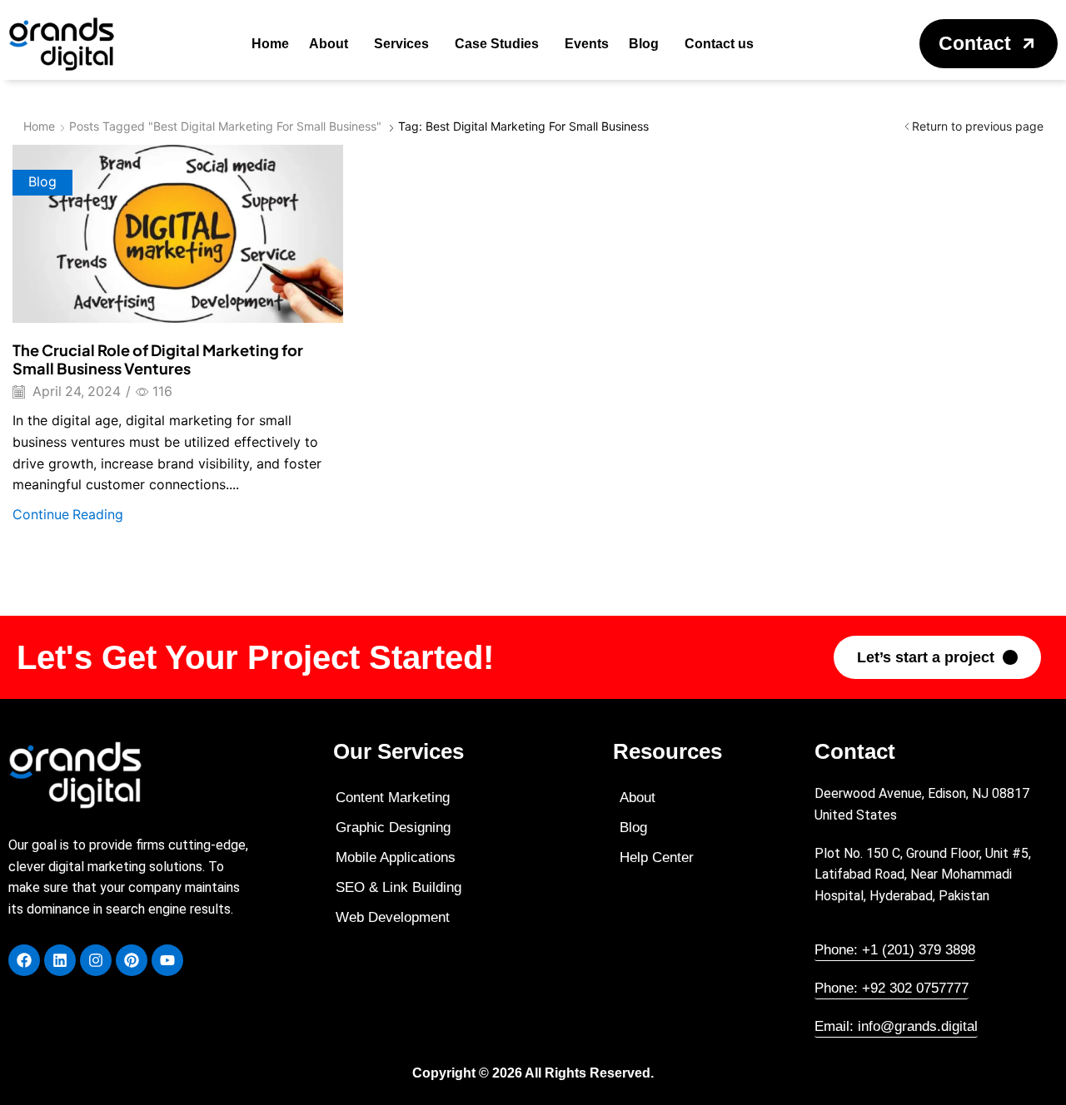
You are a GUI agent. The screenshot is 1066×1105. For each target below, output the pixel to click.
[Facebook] (24, 960)
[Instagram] (96, 960)
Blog (42, 182)
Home (39, 126)
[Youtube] (167, 960)
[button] (988, 43)
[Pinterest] (131, 960)
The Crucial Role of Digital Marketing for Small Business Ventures (157, 359)
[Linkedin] (60, 960)
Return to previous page (978, 126)
